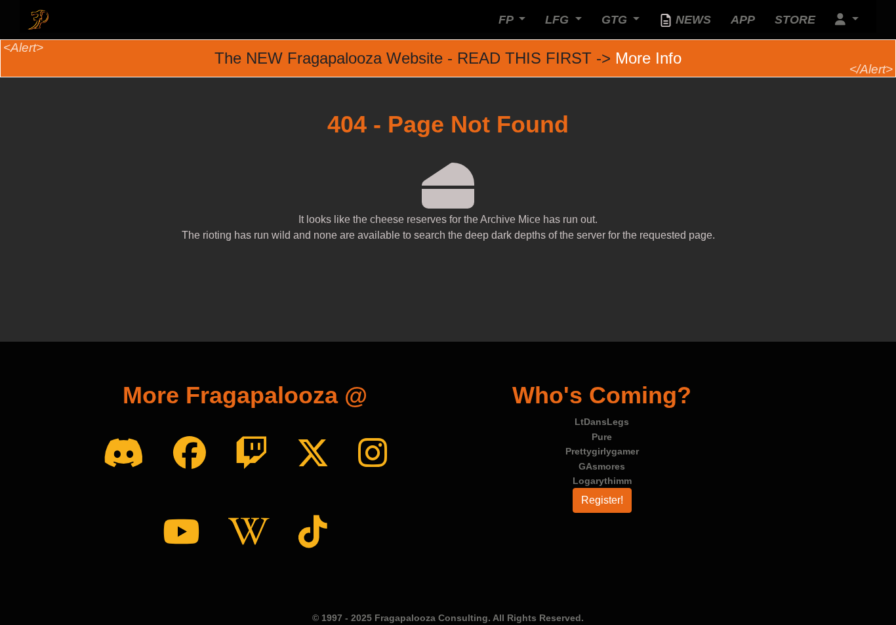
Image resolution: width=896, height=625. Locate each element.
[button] (846, 20)
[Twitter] (312, 454)
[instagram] (372, 454)
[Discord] (123, 454)
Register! (602, 500)
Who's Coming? (601, 395)
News (691, 19)
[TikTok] (312, 532)
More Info (648, 58)
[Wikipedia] (249, 532)
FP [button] (507, 19)
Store (795, 19)
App (743, 19)
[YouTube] (181, 532)
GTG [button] (615, 19)
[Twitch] (251, 454)
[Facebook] (189, 454)
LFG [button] (558, 19)
